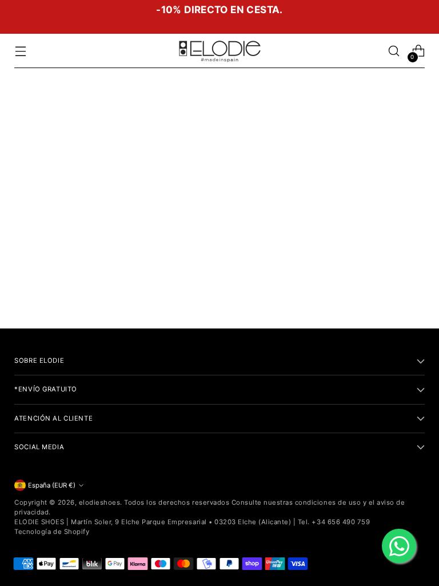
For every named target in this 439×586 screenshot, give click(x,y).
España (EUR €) (51, 485)
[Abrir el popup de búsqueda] (394, 51)
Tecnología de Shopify (51, 532)
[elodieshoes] (219, 50)
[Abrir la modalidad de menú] (20, 51)
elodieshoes (100, 502)
